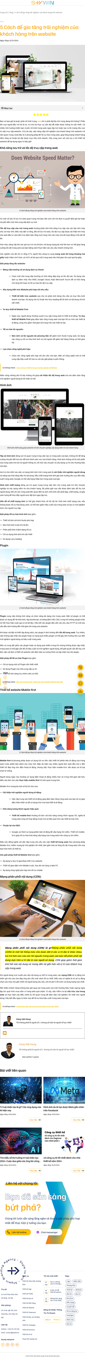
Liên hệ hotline (19, 1232)
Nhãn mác (70, 1320)
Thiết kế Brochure (28, 1330)
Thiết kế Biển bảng (29, 1303)
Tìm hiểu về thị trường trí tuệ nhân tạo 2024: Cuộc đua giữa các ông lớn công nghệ (19, 1159)
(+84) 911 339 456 (13, 1329)
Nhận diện (77, 1281)
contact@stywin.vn (12, 1333)
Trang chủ (4, 12)
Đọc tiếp (33, 1119)
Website (79, 1290)
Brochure (70, 1298)
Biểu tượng (70, 1303)
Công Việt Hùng (27, 1044)
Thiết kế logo (26, 1289)
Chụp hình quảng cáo (29, 1339)
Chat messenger (49, 1232)
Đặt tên (69, 1294)
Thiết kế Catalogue (29, 1325)
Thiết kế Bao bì (27, 1298)
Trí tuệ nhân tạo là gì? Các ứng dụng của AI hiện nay (20, 1108)
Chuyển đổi (70, 1307)
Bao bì (77, 1294)
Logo (68, 1281)
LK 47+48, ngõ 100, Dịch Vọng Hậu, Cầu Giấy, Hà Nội (9, 1314)
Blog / (11, 12)
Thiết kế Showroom (29, 1312)
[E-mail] (5, 1033)
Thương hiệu (71, 1285)
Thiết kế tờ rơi (27, 1334)
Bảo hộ (69, 1324)
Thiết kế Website (28, 1308)
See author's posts (30, 1056)
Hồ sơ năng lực (72, 1311)
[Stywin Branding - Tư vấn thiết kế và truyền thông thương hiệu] (42, 2)
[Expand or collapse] (82, 108)
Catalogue (70, 1315)
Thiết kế (69, 1290)
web (39, 121)
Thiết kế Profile (27, 1294)
